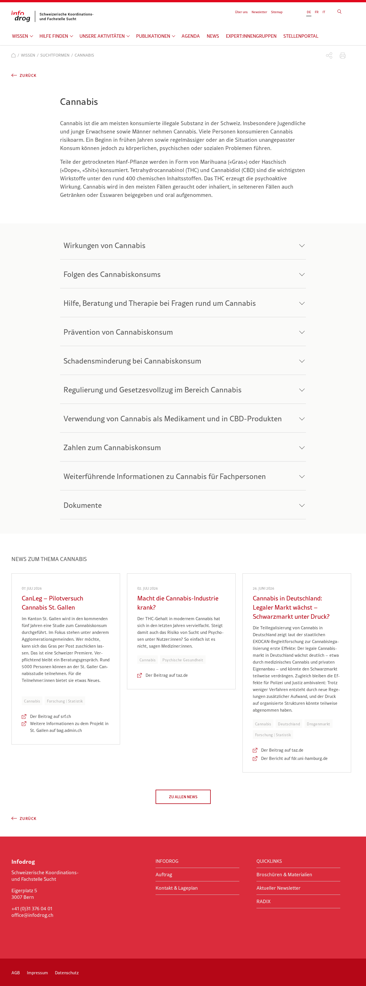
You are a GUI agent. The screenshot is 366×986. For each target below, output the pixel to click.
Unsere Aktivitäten (102, 36)
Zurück (28, 75)
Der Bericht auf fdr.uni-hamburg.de (294, 758)
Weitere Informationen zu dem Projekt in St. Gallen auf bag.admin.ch (69, 726)
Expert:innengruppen (251, 36)
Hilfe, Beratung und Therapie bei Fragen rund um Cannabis (159, 303)
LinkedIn (15, 927)
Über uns (241, 12)
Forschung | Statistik (65, 701)
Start (13, 55)
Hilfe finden (53, 36)
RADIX (263, 901)
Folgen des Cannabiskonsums (112, 274)
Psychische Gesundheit (182, 659)
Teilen (329, 55)
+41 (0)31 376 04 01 (31, 908)
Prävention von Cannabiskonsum (118, 332)
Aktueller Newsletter (278, 888)
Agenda (191, 36)
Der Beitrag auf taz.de (167, 675)
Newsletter (259, 12)
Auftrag (164, 874)
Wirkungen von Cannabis (104, 245)
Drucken (342, 55)
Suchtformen (54, 55)
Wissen (20, 36)
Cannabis (32, 701)
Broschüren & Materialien (284, 874)
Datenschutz (67, 973)
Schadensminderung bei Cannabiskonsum (132, 361)
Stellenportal (300, 36)
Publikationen (153, 36)
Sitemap (277, 12)
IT (324, 12)
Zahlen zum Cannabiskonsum (112, 447)
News (213, 36)
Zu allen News (183, 796)
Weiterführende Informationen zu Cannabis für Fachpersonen (164, 476)
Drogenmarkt (318, 723)
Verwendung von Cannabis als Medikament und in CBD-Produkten (172, 418)
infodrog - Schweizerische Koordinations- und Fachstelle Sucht (54, 16)
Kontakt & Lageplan (177, 888)
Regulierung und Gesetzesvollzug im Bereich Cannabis (152, 389)
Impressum (37, 973)
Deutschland (289, 723)
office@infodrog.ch (32, 915)
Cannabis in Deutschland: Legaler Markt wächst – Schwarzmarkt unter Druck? (291, 607)
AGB (15, 973)
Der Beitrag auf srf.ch (50, 716)
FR (317, 12)
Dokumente (82, 505)
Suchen (339, 11)
